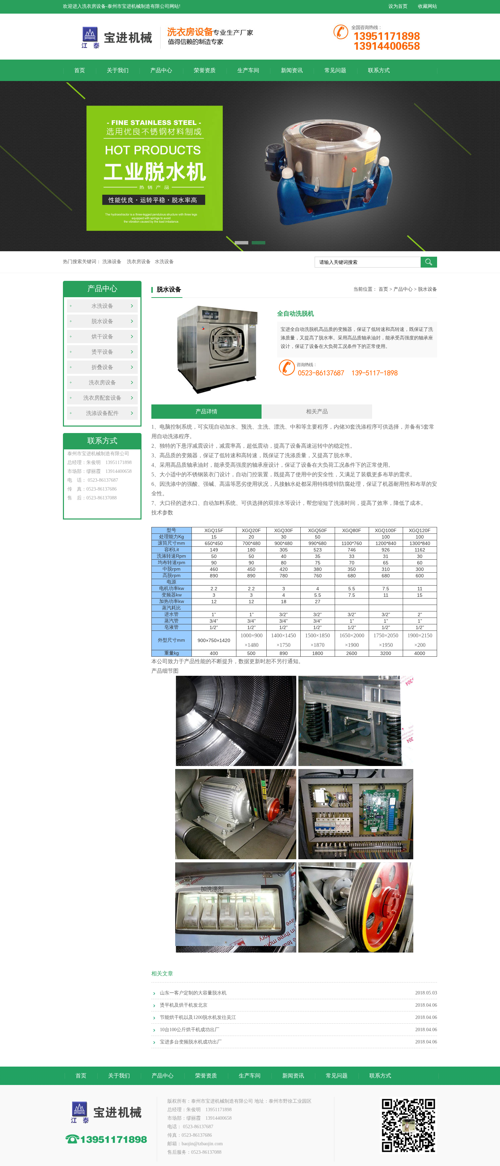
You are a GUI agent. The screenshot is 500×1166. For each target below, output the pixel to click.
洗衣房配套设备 (102, 398)
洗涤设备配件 (102, 413)
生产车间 (248, 70)
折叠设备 (102, 367)
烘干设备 (102, 336)
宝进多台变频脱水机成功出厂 (191, 1041)
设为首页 (397, 6)
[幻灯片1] (250, 166)
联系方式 (379, 70)
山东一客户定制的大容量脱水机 (193, 992)
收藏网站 (427, 6)
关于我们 (118, 70)
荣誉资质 (205, 70)
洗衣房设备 (102, 382)
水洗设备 (102, 306)
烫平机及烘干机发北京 (183, 1005)
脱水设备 (102, 321)
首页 (79, 70)
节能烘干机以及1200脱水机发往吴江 (198, 1017)
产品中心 (161, 70)
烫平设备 (102, 352)
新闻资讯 (292, 70)
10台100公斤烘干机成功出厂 (189, 1029)
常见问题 (335, 70)
